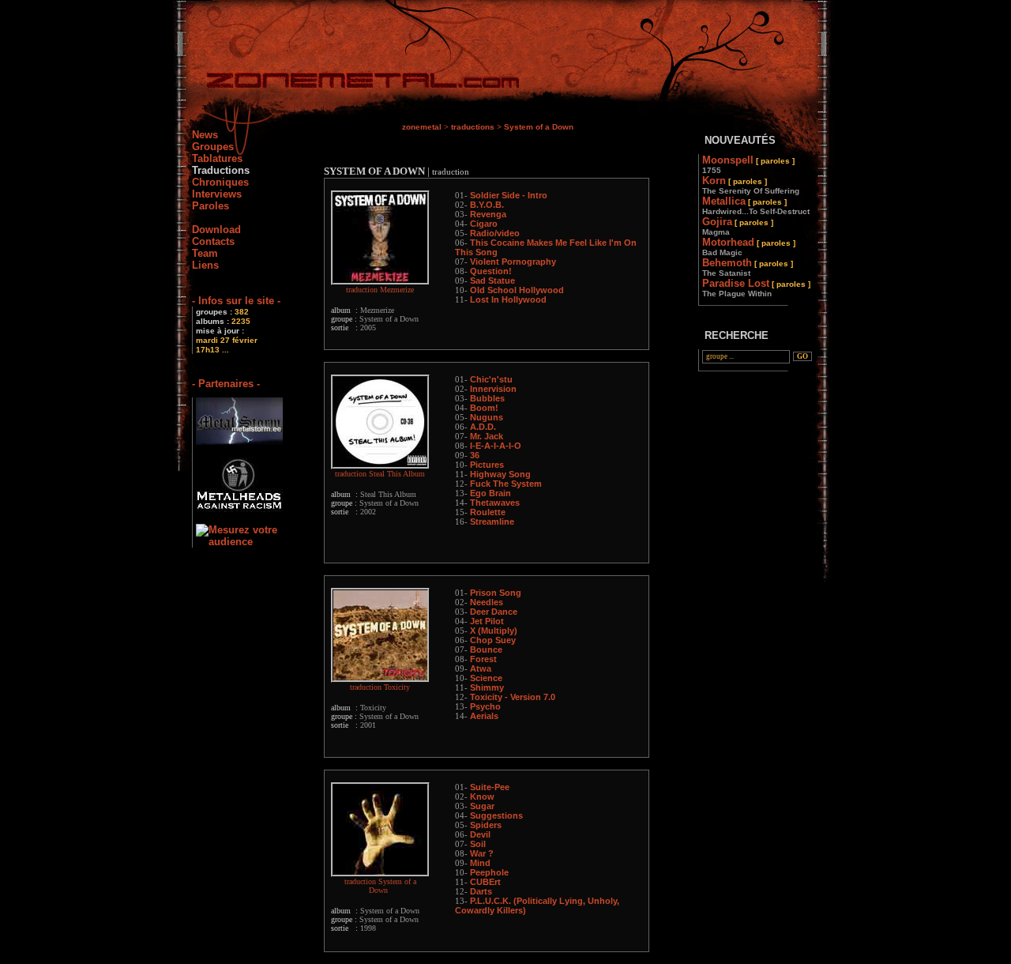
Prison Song (495, 592)
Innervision (493, 389)
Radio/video (495, 233)
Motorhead (748, 246)
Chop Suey (493, 640)
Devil (480, 834)
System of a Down (538, 126)
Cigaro (484, 223)
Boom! (484, 407)
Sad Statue (492, 280)
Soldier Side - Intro (508, 195)
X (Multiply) (493, 630)
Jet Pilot (487, 621)
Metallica (756, 205)
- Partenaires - (226, 384)
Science (486, 678)
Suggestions (496, 815)
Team (205, 253)
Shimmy (487, 687)
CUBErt (485, 882)
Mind (480, 863)
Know (482, 796)
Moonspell (748, 164)
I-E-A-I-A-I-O (495, 445)
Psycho (485, 706)
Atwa (480, 668)
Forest (483, 659)
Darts (481, 891)
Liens (205, 265)
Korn (750, 185)
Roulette (488, 512)
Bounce (486, 649)
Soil (478, 844)
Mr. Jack (486, 436)
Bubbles (487, 398)
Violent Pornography (513, 261)
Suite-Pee (489, 787)
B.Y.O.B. (487, 204)
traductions (472, 126)
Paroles (210, 206)
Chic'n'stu (491, 379)
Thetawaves (495, 502)
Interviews (217, 194)
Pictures (487, 464)
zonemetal (422, 126)
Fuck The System (506, 483)
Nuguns (486, 417)
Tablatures (217, 158)
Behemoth (747, 267)
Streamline (492, 521)
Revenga (488, 214)
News (205, 135)
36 (474, 455)
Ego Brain (490, 493)
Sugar (482, 806)
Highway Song (500, 474)
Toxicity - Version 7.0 (512, 697)
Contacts (213, 241)
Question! (491, 271)
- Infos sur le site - (236, 301)
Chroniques (220, 182)
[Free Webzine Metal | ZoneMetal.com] (347, 83)
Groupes (213, 147)
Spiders (486, 825)
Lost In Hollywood (508, 299)
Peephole (489, 872)
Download (216, 229)
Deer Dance (493, 611)
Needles (486, 602)
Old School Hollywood (517, 290)
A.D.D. (483, 426)
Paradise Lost (756, 287)
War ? (482, 853)
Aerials (484, 716)
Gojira (737, 226)
